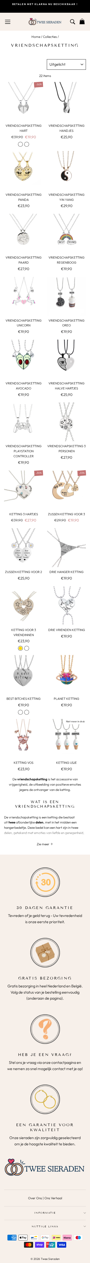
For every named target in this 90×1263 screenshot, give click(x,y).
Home (35, 37)
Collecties (50, 37)
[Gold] (20, 648)
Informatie (44, 1212)
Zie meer (43, 844)
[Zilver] (20, 144)
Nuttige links (45, 1226)
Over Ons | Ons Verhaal (45, 1198)
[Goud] (26, 712)
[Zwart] (26, 144)
